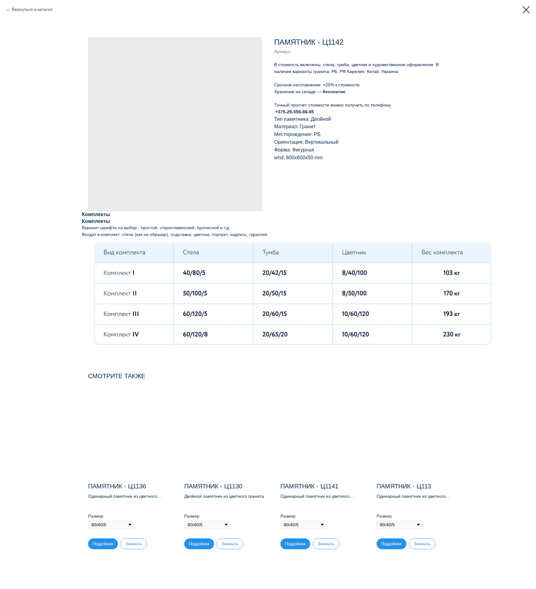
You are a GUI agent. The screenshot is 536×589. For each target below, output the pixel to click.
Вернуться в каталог (32, 9)
